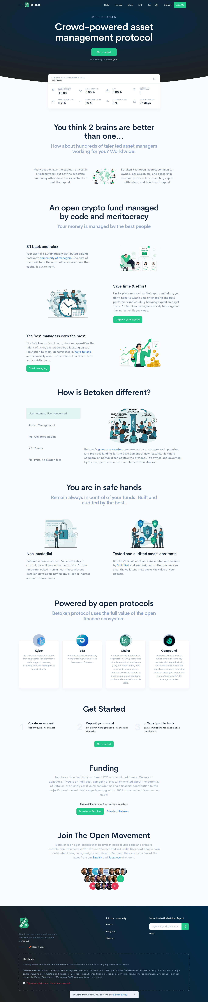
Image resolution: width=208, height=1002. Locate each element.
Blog (130, 4)
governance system (110, 449)
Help (106, 4)
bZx (82, 651)
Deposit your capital (128, 319)
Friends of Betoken (118, 811)
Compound (169, 651)
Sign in (167, 4)
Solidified (123, 565)
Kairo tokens (82, 352)
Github (26, 940)
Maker (125, 651)
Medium (110, 938)
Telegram (110, 931)
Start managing (38, 368)
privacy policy (120, 994)
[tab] (53, 413)
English (97, 857)
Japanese (115, 857)
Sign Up (180, 4)
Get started (104, 52)
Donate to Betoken (90, 811)
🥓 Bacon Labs (36, 946)
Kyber (39, 651)
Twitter (109, 924)
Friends (118, 4)
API (140, 4)
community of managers (55, 258)
